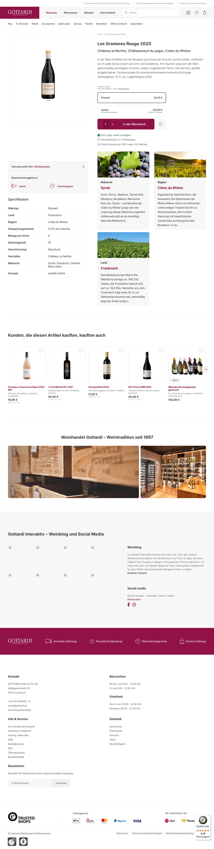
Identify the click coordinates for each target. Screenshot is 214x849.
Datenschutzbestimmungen (147, 833)
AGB (10, 739)
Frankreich (109, 268)
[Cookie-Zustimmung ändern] (12, 842)
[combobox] (151, 13)
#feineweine (134, 599)
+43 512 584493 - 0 (19, 701)
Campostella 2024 (98, 387)
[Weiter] (205, 369)
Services (114, 735)
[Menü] (209, 816)
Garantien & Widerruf (19, 730)
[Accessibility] (23, 842)
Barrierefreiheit (16, 757)
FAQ (10, 748)
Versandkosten (123, 89)
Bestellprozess (16, 743)
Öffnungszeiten (16, 752)
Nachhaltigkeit (117, 743)
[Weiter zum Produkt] (27, 365)
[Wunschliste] (196, 12)
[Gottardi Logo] (19, 13)
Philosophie (116, 730)
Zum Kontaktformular (19, 710)
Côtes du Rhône (170, 188)
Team (113, 739)
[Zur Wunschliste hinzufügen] (160, 124)
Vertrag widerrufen (18, 735)
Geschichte (116, 726)
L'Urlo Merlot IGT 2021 (60, 387)
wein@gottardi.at (17, 705)
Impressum (122, 833)
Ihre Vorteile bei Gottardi (21, 726)
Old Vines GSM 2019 (139, 387)
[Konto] (188, 13)
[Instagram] (134, 605)
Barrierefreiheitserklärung (180, 833)
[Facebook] (128, 605)
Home (99, 34)
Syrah (105, 188)
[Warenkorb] (204, 13)
